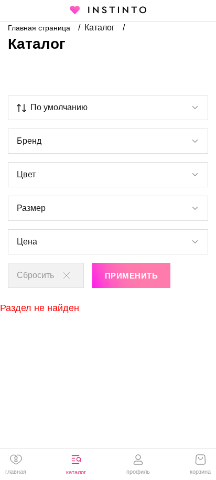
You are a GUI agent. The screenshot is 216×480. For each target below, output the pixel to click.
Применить (131, 275)
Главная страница (40, 28)
